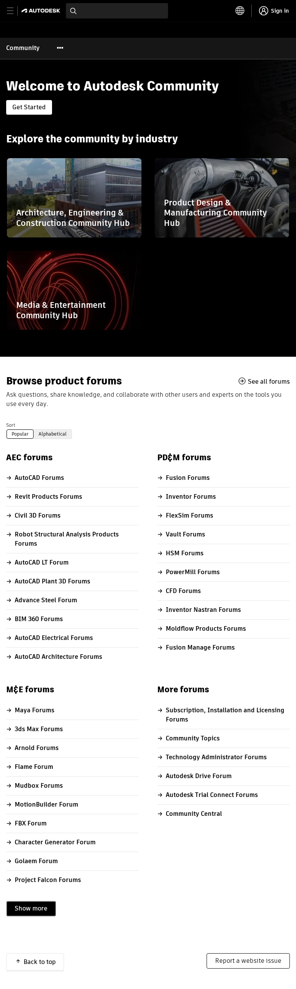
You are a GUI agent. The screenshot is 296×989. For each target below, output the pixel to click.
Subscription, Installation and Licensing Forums (225, 715)
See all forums (269, 381)
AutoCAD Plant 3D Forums (52, 581)
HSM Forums (185, 553)
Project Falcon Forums (48, 879)
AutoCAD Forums (39, 477)
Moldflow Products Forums (206, 628)
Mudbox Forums (39, 785)
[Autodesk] (42, 10)
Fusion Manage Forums (200, 647)
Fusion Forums (188, 477)
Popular (20, 434)
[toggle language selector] (240, 11)
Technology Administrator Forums (216, 757)
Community (23, 47)
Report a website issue (248, 960)
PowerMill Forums (193, 572)
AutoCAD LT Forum (42, 562)
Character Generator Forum (55, 842)
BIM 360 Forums (39, 619)
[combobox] (117, 10)
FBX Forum (31, 823)
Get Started (29, 107)
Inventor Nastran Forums (203, 609)
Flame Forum (34, 766)
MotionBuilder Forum (46, 804)
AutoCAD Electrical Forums (54, 637)
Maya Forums (34, 710)
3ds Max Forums (39, 729)
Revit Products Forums (48, 496)
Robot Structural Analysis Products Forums (67, 539)
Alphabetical (53, 434)
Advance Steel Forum (46, 600)
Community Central (194, 813)
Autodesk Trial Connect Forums (212, 794)
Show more (31, 908)
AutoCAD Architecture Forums (58, 656)
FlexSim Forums (189, 515)
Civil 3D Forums (38, 515)
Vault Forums (185, 534)
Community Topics (193, 738)
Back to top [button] (40, 961)
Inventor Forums (191, 496)
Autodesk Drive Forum (199, 776)
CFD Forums (183, 590)
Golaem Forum (36, 861)
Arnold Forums (37, 747)
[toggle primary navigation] (14, 11)
